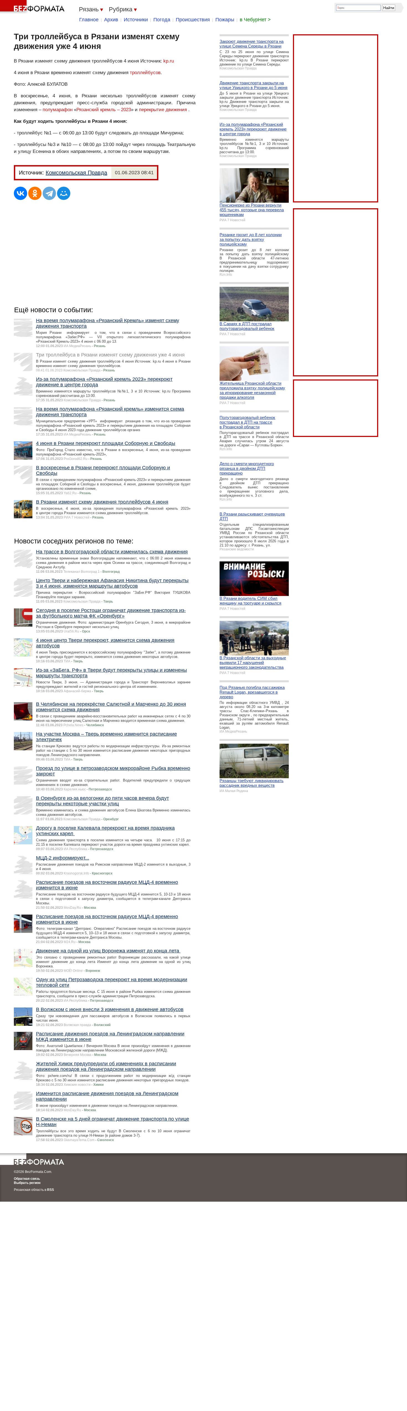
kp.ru (168, 61)
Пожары (224, 19)
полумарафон (58, 109)
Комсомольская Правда (76, 173)
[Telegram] (49, 193)
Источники (136, 19)
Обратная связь (27, 1179)
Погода (161, 19)
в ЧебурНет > (255, 19)
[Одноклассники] (35, 193)
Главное (89, 19)
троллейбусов (145, 72)
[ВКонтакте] (20, 193)
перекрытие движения (163, 109)
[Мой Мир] (63, 193)
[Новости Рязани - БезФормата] (33, 7)
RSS (50, 1190)
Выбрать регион (27, 1183)
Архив (111, 19)
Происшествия (193, 19)
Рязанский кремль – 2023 (103, 109)
